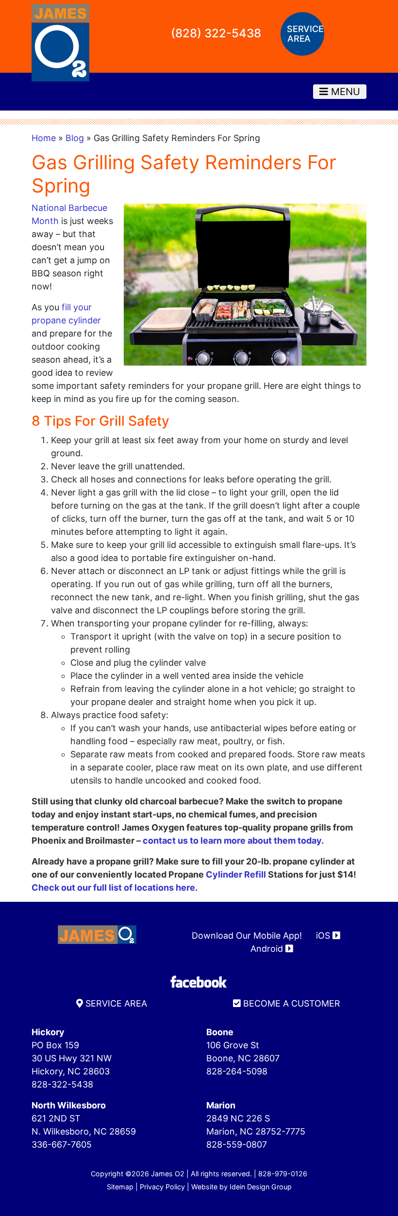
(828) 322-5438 (216, 33)
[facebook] (199, 981)
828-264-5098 (236, 1071)
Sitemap (120, 1187)
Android (267, 949)
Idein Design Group (261, 1187)
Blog (75, 138)
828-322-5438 (62, 1084)
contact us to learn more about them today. (233, 840)
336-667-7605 (62, 1144)
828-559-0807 (236, 1144)
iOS (324, 935)
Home (44, 138)
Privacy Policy (162, 1187)
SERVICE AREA (115, 1003)
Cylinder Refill (236, 874)
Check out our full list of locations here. (115, 887)
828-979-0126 (282, 1173)
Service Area (305, 34)
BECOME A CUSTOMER (290, 1003)
